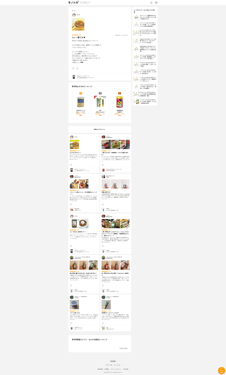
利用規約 (107, 369)
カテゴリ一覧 (109, 365)
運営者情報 (100, 369)
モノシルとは (117, 365)
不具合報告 (125, 369)
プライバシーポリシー (116, 369)
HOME (113, 361)
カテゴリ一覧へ (124, 348)
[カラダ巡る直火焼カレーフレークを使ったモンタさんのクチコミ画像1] (78, 24)
